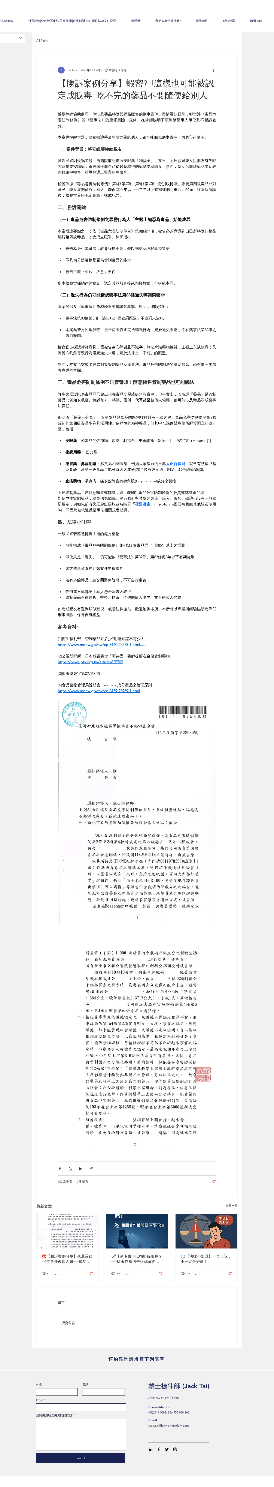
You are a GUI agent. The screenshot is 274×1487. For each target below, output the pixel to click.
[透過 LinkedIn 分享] (81, 1168)
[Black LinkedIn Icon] (150, 1449)
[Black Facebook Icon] (158, 1449)
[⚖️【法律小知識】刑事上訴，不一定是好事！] (206, 1231)
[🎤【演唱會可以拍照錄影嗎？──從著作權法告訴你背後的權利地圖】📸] (137, 1231)
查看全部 (232, 1206)
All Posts (42, 40)
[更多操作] (213, 70)
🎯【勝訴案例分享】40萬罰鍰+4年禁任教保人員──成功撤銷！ (67, 1259)
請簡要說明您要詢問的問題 (54, 1415)
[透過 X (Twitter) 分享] (70, 1168)
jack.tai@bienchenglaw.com (168, 1425)
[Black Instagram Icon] (175, 1449)
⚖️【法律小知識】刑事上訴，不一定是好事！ (206, 1259)
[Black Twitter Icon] (167, 1449)
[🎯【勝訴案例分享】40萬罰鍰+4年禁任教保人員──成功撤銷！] (67, 1231)
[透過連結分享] (91, 1168)
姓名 (39, 1384)
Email (39, 1399)
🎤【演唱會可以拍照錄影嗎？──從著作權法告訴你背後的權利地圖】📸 (136, 1259)
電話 (85, 1384)
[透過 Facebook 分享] (60, 1168)
